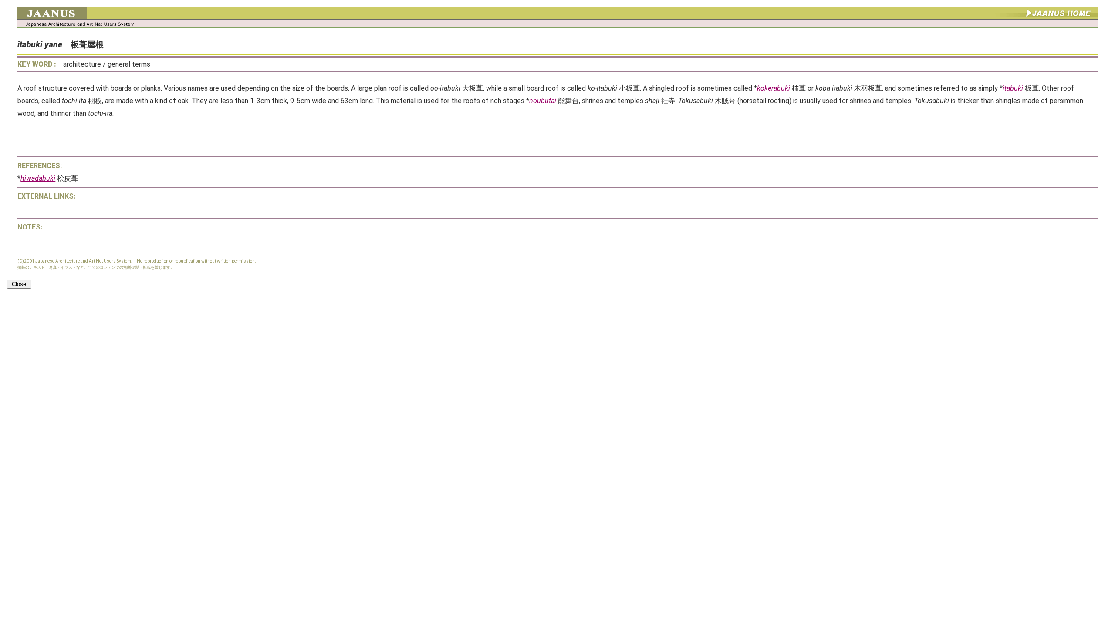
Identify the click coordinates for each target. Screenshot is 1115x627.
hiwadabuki (37, 178)
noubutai (542, 101)
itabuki (1013, 88)
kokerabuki (773, 88)
